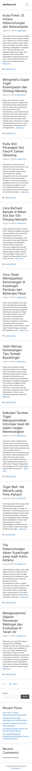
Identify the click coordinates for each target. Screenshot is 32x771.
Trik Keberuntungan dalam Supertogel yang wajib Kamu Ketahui (15, 552)
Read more (6, 63)
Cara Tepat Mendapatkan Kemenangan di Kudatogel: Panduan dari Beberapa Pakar (14, 284)
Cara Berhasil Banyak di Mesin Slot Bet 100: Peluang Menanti (15, 213)
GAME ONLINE (10, 69)
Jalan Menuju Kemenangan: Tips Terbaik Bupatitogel (12, 351)
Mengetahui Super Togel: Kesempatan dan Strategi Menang (16, 85)
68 (10, 684)
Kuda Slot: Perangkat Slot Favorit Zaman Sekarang (13, 149)
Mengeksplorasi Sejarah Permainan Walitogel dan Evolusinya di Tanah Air (14, 622)
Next (15, 684)
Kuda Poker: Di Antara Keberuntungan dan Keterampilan (15, 20)
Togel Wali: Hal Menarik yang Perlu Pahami (13, 490)
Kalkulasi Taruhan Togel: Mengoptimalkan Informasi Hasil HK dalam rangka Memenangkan (16, 422)
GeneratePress (16, 768)
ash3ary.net (9, 4)
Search (5, 693)
